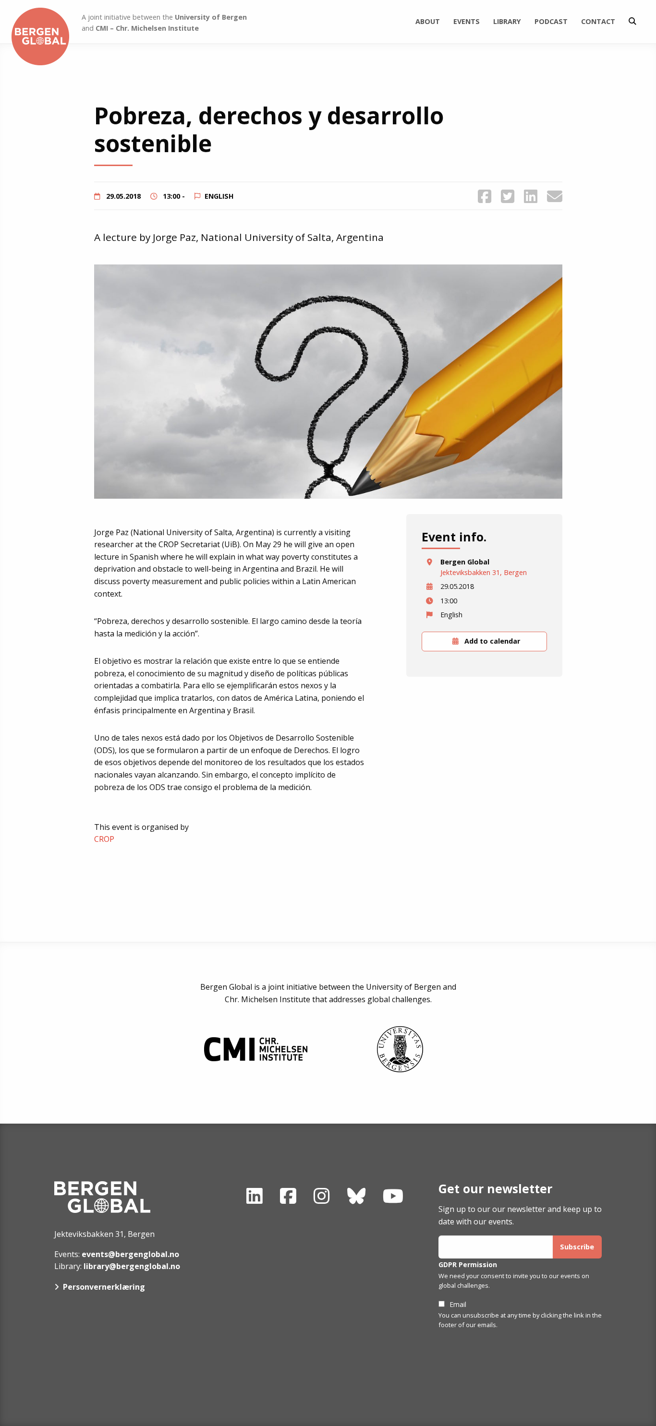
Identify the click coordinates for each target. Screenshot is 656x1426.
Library (507, 21)
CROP (104, 839)
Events (466, 21)
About (427, 21)
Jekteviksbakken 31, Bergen (483, 572)
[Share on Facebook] (484, 196)
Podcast (551, 21)
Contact (598, 21)
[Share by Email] (554, 196)
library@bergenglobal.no (132, 1266)
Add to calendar (491, 641)
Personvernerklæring (104, 1287)
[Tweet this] (507, 196)
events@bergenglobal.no (130, 1254)
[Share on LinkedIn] (530, 196)
